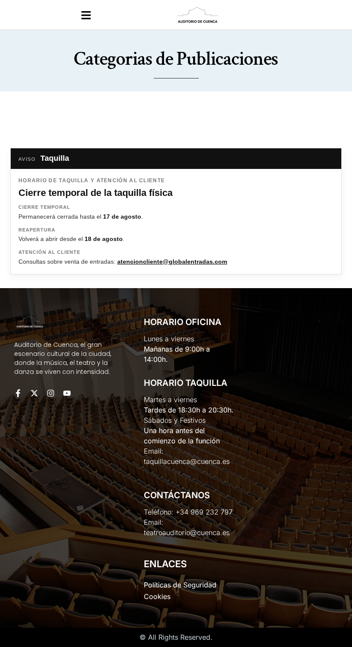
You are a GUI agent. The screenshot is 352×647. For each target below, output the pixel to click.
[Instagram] (51, 393)
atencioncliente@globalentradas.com (172, 261)
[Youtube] (67, 393)
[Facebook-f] (18, 393)
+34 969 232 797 (204, 512)
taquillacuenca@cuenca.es (187, 461)
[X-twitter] (34, 393)
